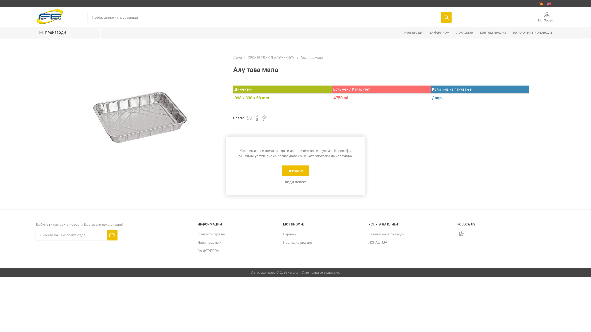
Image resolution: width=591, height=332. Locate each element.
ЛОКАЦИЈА (377, 242)
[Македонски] (541, 3)
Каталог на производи (386, 234)
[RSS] (461, 233)
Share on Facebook (257, 118)
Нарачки (289, 234)
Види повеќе (295, 182)
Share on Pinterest (264, 118)
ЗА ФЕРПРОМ (209, 251)
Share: (238, 118)
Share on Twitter (249, 118)
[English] (549, 3)
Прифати (296, 170)
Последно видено (297, 242)
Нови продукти (209, 242)
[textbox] (264, 17)
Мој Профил (546, 20)
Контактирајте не (211, 234)
